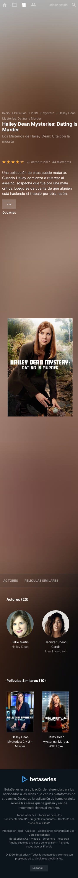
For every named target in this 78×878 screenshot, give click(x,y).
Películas (20, 113)
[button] (20, 634)
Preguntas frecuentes (42, 819)
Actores (10, 580)
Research (63, 838)
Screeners (48, 838)
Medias (35, 838)
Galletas (30, 830)
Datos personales (39, 834)
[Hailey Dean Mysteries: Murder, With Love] (55, 711)
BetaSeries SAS (18, 838)
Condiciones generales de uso (56, 830)
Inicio (6, 113)
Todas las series (26, 815)
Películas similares (41, 580)
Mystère (48, 113)
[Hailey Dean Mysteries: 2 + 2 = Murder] (20, 711)
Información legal (12, 830)
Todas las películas (50, 815)
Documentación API (15, 819)
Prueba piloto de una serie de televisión (32, 842)
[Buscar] (74, 5)
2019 (34, 113)
